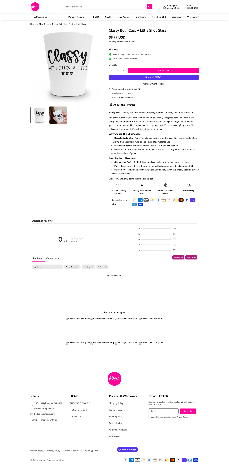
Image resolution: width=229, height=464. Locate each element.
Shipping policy (90, 450)
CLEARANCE (76, 416)
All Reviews (114, 436)
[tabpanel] (114, 284)
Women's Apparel (76, 17)
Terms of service (71, 450)
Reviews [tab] (38, 258)
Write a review (191, 257)
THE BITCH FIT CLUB (100, 17)
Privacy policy (53, 450)
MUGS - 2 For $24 (78, 410)
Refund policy (115, 416)
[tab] (52, 258)
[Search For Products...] (149, 6)
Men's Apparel (123, 17)
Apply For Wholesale (119, 430)
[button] (191, 7)
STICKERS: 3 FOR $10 (80, 403)
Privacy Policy (115, 423)
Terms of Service (117, 410)
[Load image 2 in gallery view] (58, 115)
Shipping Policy (116, 403)
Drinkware (141, 17)
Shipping (113, 41)
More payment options (153, 84)
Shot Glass (44, 24)
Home (33, 24)
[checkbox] (102, 267)
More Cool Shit (159, 17)
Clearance (176, 17)
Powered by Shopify (57, 460)
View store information (122, 97)
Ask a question (178, 257)
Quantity (113, 65)
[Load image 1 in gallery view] (39, 115)
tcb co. (42, 460)
